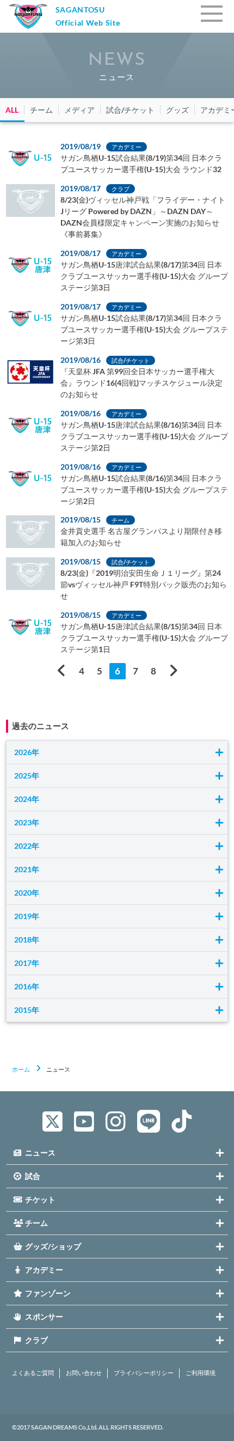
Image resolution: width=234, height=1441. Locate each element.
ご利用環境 (200, 1373)
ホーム (21, 1069)
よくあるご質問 (33, 1373)
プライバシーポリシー (144, 1373)
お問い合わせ (84, 1373)
